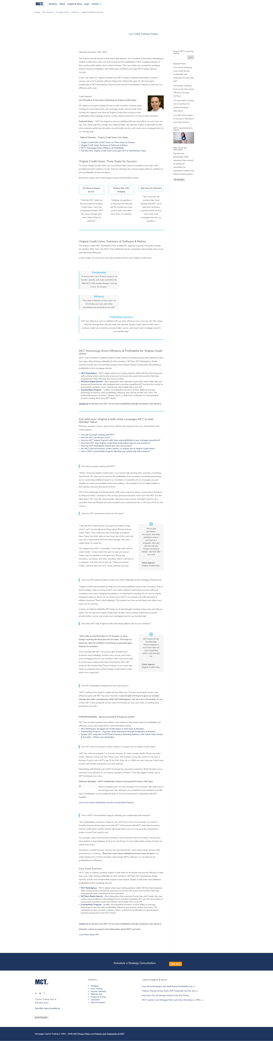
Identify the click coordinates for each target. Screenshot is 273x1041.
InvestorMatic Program (91, 390)
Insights (37, 12)
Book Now (175, 964)
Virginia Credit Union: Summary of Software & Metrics (104, 145)
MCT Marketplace (89, 373)
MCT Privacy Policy (82, 1034)
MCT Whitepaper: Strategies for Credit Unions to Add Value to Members (112, 729)
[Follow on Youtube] (40, 993)
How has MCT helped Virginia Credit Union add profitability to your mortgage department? (120, 440)
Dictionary (75, 12)
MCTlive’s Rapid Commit (92, 381)
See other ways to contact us (47, 1008)
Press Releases (48, 12)
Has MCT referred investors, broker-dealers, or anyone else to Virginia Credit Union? (118, 448)
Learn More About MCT (89, 934)
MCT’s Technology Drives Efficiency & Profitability (102, 148)
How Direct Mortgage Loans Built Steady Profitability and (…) (168, 986)
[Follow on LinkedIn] (36, 993)
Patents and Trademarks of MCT (109, 1034)
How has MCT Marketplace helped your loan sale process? (106, 445)
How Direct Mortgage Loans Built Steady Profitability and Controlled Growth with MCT (183, 74)
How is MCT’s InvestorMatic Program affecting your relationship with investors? (115, 451)
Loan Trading (134, 34)
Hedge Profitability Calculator (92, 12)
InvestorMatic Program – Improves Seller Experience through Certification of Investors (118, 731)
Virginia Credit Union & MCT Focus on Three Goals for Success (108, 142)
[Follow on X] (44, 993)
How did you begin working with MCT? (98, 434)
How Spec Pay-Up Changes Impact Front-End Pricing (165, 995)
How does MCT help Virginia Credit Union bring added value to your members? (115, 443)
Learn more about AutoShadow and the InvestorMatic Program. (107, 802)
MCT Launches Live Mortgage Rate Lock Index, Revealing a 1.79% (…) (172, 1000)
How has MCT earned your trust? (95, 437)
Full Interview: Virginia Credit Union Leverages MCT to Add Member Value (113, 150)
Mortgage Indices (62, 12)
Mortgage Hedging (149, 34)
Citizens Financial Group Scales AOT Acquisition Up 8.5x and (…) (170, 991)
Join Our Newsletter (41, 1017)
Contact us (83, 403)
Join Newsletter (179, 180)
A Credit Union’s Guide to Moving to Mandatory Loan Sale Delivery (183, 118)
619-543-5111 (42, 1002)
